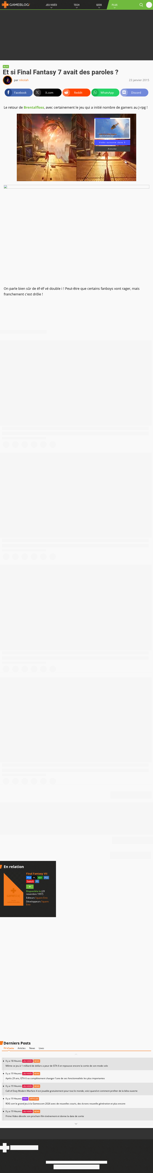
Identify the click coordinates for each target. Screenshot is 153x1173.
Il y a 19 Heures (55, 1076)
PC (34, 877)
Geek (99, 4)
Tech (76, 4)
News (32, 1048)
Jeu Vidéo (51, 4)
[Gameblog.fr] (15, 4)
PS (37, 881)
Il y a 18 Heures (57, 1063)
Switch (30, 881)
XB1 (40, 877)
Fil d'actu (9, 1048)
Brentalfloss (33, 107)
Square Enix (41, 897)
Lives (41, 1048)
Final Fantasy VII (36, 873)
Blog (6, 67)
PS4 (29, 877)
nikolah (24, 80)
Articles (22, 1048)
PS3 (46, 877)
